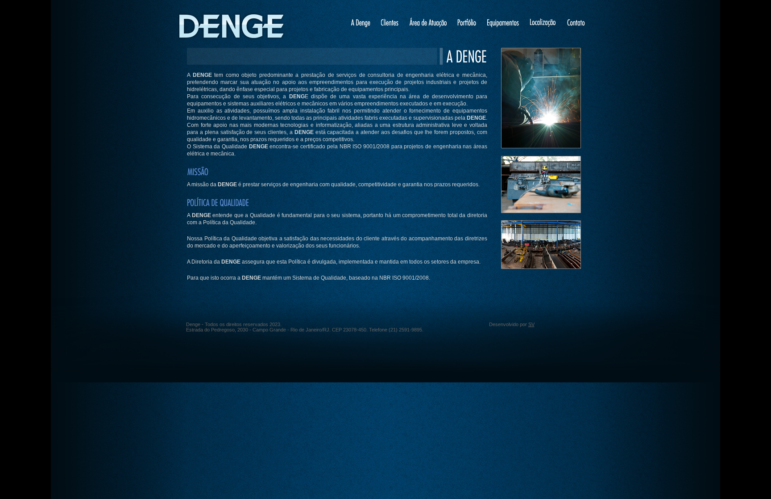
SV (531, 324)
